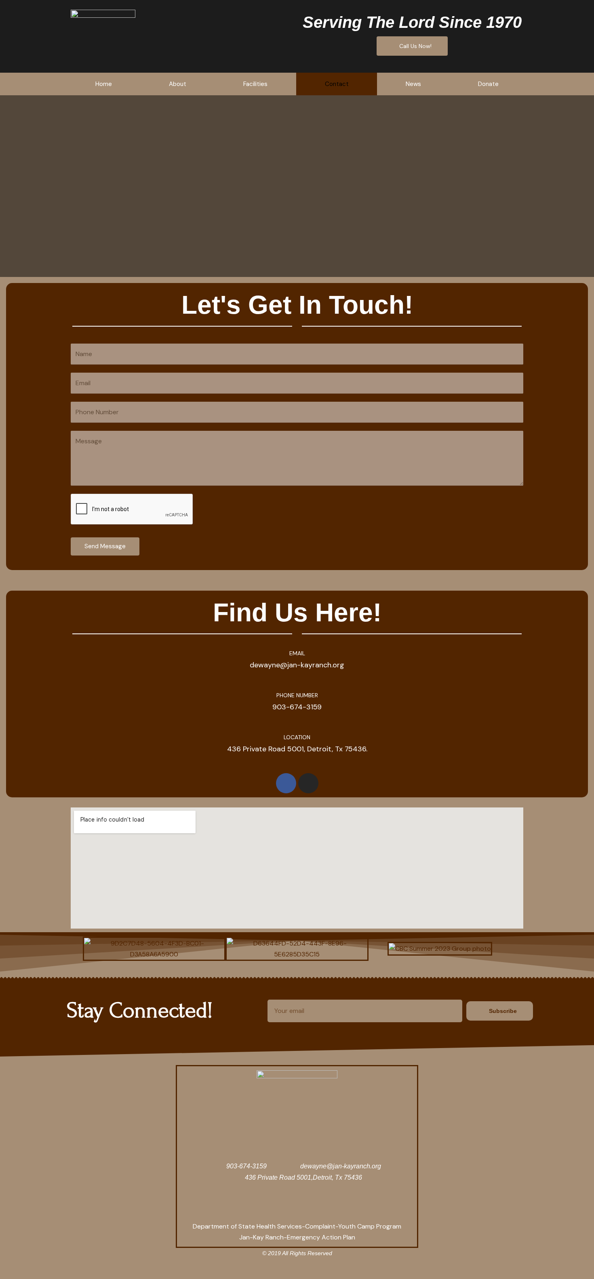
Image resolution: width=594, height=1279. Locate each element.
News (413, 84)
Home (103, 84)
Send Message (105, 546)
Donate (488, 84)
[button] (74, 949)
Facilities (255, 84)
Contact (337, 84)
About (177, 84)
